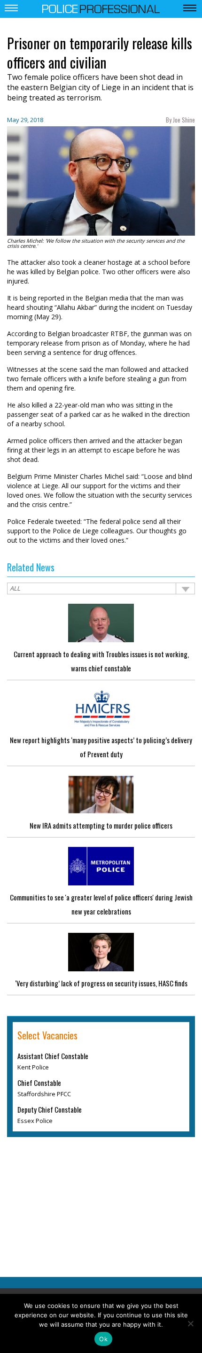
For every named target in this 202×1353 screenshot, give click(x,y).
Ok (103, 1339)
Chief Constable (39, 1083)
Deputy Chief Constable (49, 1110)
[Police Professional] (101, 8)
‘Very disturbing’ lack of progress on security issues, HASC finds (101, 983)
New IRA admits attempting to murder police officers (101, 825)
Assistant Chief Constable (52, 1056)
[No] (190, 1323)
